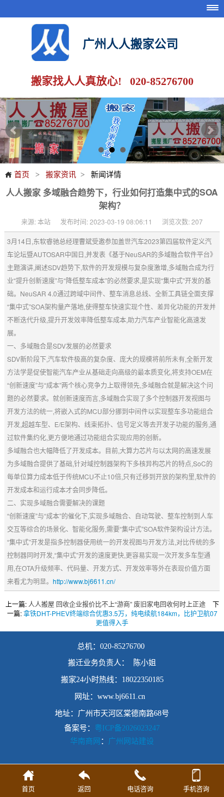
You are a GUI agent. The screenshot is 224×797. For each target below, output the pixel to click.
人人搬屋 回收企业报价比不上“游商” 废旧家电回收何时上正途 (117, 604)
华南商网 (85, 740)
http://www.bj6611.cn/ (84, 581)
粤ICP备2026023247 (127, 728)
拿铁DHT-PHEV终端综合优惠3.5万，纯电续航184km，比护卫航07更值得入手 (120, 618)
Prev (14, 130)
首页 (16, 173)
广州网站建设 (131, 740)
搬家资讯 (61, 173)
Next (210, 130)
